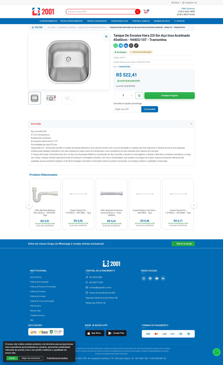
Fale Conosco (35, 306)
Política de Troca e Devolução (42, 301)
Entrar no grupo (184, 243)
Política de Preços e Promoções (43, 287)
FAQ (32, 320)
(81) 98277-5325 (187, 14)
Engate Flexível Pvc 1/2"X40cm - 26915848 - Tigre (178, 211)
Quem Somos (35, 277)
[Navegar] (29, 205)
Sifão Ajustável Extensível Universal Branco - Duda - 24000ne (111, 212)
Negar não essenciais (31, 358)
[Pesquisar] (137, 11)
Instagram (143, 278)
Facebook (150, 278)
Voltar (38, 27)
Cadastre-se (191, 3)
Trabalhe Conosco (37, 315)
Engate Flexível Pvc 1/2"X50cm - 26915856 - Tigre (78, 211)
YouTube (156, 278)
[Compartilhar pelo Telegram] (121, 45)
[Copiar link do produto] (136, 45)
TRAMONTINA (124, 67)
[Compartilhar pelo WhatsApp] (115, 45)
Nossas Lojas (35, 311)
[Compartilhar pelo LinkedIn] (126, 45)
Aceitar (12, 358)
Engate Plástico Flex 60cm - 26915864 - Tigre (145, 211)
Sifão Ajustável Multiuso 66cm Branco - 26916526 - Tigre (45, 212)
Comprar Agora (169, 95)
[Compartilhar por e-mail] (131, 45)
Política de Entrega (37, 296)
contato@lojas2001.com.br (100, 288)
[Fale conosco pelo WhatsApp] (216, 352)
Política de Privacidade (39, 282)
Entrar (176, 3)
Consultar (151, 109)
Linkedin (163, 278)
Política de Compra (38, 291)
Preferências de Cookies (57, 358)
